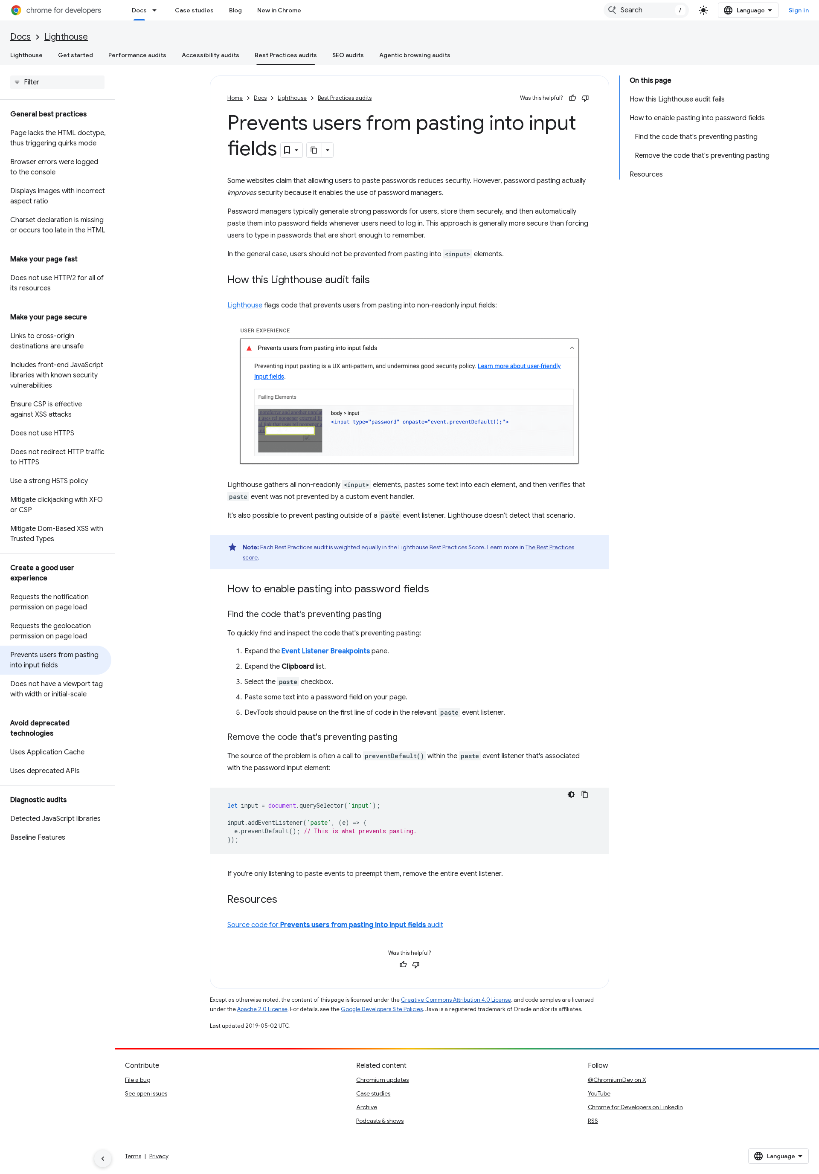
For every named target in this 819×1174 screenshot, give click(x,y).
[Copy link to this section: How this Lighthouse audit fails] (378, 280)
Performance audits (137, 55)
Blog (235, 10)
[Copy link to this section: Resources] (285, 900)
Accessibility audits (210, 55)
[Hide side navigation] (102, 1158)
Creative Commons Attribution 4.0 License (456, 999)
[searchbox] (57, 82)
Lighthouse (66, 37)
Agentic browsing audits (414, 55)
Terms (133, 1156)
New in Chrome (279, 10)
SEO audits (348, 55)
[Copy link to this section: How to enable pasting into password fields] (437, 589)
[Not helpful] (585, 98)
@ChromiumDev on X (617, 1080)
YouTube (599, 1093)
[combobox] (646, 10)
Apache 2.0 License (262, 1009)
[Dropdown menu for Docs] (157, 10)
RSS (593, 1121)
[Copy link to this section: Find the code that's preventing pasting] (389, 614)
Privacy (158, 1156)
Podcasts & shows (380, 1121)
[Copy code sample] (585, 794)
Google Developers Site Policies (382, 1009)
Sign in (799, 10)
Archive (366, 1107)
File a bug (138, 1080)
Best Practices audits (286, 55)
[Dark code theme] (571, 794)
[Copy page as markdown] (314, 150)
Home (235, 97)
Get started (75, 55)
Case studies (194, 10)
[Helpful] (572, 98)
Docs (139, 10)
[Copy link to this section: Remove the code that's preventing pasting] (406, 737)
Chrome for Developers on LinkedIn (635, 1107)
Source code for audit (335, 925)
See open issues (146, 1093)
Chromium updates (382, 1080)
